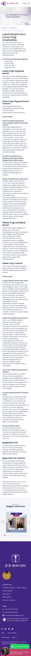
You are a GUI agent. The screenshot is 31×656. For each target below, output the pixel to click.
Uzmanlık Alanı (13, 28)
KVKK (2, 633)
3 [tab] (9, 536)
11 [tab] (21, 536)
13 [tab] (24, 536)
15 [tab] (27, 536)
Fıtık (3, 43)
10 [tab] (20, 536)
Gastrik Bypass (7, 591)
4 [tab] (10, 536)
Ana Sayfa (4, 28)
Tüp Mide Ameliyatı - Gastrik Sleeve (14, 588)
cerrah (4, 183)
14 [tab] (26, 536)
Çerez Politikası (12, 633)
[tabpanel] (15, 522)
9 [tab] (18, 536)
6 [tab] (13, 536)
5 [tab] (12, 536)
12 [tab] (23, 536)
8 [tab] (17, 536)
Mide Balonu (6, 594)
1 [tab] (4, 536)
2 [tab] (7, 536)
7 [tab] (15, 536)
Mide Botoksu (6, 597)
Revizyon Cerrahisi (8, 600)
